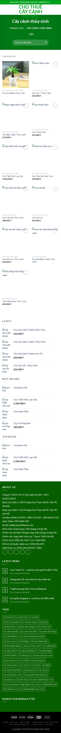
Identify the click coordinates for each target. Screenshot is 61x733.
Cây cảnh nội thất (10, 631)
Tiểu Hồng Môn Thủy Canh (14, 301)
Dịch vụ (14, 722)
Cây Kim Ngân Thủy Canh (13, 93)
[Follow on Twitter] (16, 552)
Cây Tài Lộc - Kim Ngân (41, 665)
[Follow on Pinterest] (28, 552)
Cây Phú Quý (24, 655)
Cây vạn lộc (43, 670)
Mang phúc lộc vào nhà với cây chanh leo (30, 579)
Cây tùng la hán (29, 670)
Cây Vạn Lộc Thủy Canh (12, 259)
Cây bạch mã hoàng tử (26, 626)
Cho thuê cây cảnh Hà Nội (30, 11)
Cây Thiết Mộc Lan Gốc (12, 176)
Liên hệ (48, 724)
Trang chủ (16, 28)
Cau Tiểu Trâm (21, 617)
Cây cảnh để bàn (10, 636)
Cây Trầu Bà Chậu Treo (42, 176)
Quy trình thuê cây (19, 724)
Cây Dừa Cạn (8, 641)
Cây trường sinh (38, 660)
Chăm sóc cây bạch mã (12, 622)
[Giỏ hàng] (57, 9)
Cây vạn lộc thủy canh (12, 675)
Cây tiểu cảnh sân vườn (42, 655)
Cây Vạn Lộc (37, 217)
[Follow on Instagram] (10, 552)
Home (5, 722)
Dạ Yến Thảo (22, 679)
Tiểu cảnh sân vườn (11, 689)
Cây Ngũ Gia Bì (9, 651)
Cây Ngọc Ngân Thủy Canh (14, 134)
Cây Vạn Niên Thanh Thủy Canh (43, 260)
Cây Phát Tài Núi (9, 655)
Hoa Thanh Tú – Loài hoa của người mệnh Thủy (34, 569)
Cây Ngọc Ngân (45, 651)
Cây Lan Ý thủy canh (32, 646)
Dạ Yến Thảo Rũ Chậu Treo (41, 679)
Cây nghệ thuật (49, 646)
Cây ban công (30, 622)
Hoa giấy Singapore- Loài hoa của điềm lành (32, 598)
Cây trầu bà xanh (10, 665)
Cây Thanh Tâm (39, 132)
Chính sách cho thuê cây (45, 722)
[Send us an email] (22, 552)
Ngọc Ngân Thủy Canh (30, 684)
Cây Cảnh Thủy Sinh (28, 631)
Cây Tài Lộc (24, 665)
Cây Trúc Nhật (23, 660)
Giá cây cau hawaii (10, 684)
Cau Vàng (34, 617)
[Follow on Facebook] (5, 552)
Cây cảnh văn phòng (47, 631)
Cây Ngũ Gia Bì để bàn (27, 651)
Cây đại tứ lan (8, 679)
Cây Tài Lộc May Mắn (11, 670)
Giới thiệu (25, 722)
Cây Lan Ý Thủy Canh (41, 93)
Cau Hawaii (8, 617)
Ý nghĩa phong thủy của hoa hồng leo (28, 588)
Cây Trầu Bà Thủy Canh (12, 217)
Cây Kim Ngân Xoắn (39, 641)
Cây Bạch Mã (8, 626)
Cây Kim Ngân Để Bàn (12, 646)
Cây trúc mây (8, 660)
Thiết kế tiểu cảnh (49, 684)
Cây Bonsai (43, 622)
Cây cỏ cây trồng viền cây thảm (32, 636)
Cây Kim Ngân (23, 641)
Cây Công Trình (44, 626)
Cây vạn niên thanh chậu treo (35, 675)
